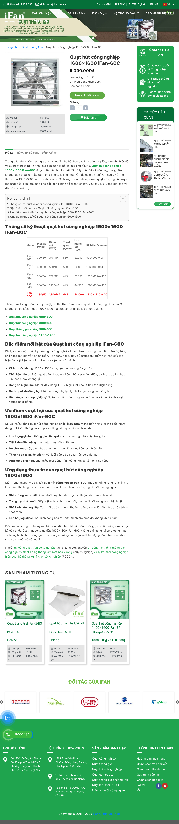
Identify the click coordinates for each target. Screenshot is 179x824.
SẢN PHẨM (76, 13)
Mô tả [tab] (9, 152)
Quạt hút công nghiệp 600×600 (31, 316)
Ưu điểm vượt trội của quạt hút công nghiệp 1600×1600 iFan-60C (52, 212)
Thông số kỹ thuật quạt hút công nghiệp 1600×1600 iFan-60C (48, 204)
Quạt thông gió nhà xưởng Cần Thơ (162, 128)
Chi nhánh (104, 4)
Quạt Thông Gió (32, 47)
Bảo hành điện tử (160, 13)
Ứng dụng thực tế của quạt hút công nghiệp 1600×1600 (45, 216)
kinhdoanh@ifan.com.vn (53, 4)
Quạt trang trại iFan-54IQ (24, 623)
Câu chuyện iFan (45, 13)
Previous (1, 702)
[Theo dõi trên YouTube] (165, 786)
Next (177, 702)
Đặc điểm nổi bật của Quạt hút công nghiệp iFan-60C (44, 208)
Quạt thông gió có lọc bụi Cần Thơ (162, 143)
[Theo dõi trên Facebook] (159, 786)
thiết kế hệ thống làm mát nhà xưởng (47, 552)
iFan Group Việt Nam (107, 813)
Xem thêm (162, 203)
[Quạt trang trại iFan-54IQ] (24, 599)
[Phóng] (9, 107)
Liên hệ (153, 4)
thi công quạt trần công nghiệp (34, 547)
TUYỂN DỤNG (137, 4)
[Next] (128, 623)
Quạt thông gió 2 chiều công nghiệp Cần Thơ (162, 174)
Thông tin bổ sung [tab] (27, 152)
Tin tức (120, 4)
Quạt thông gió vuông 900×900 (31, 329)
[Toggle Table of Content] (121, 199)
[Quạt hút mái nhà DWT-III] (67, 599)
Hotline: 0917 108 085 (20, 4)
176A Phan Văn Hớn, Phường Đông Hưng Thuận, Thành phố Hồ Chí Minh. (71, 762)
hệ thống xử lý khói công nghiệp (39, 556)
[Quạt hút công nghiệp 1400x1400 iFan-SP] (109, 599)
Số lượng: (75, 102)
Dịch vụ (98, 13)
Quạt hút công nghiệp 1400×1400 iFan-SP (107, 625)
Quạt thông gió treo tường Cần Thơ (162, 190)
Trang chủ (11, 47)
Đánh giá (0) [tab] (50, 152)
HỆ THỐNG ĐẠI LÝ (126, 13)
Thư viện (41, 21)
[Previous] (5, 623)
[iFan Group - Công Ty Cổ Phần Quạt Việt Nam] (15, 18)
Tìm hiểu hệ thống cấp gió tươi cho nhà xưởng (161, 160)
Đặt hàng (89, 117)
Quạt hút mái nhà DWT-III (66, 623)
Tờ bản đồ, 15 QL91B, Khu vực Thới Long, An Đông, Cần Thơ (70, 791)
